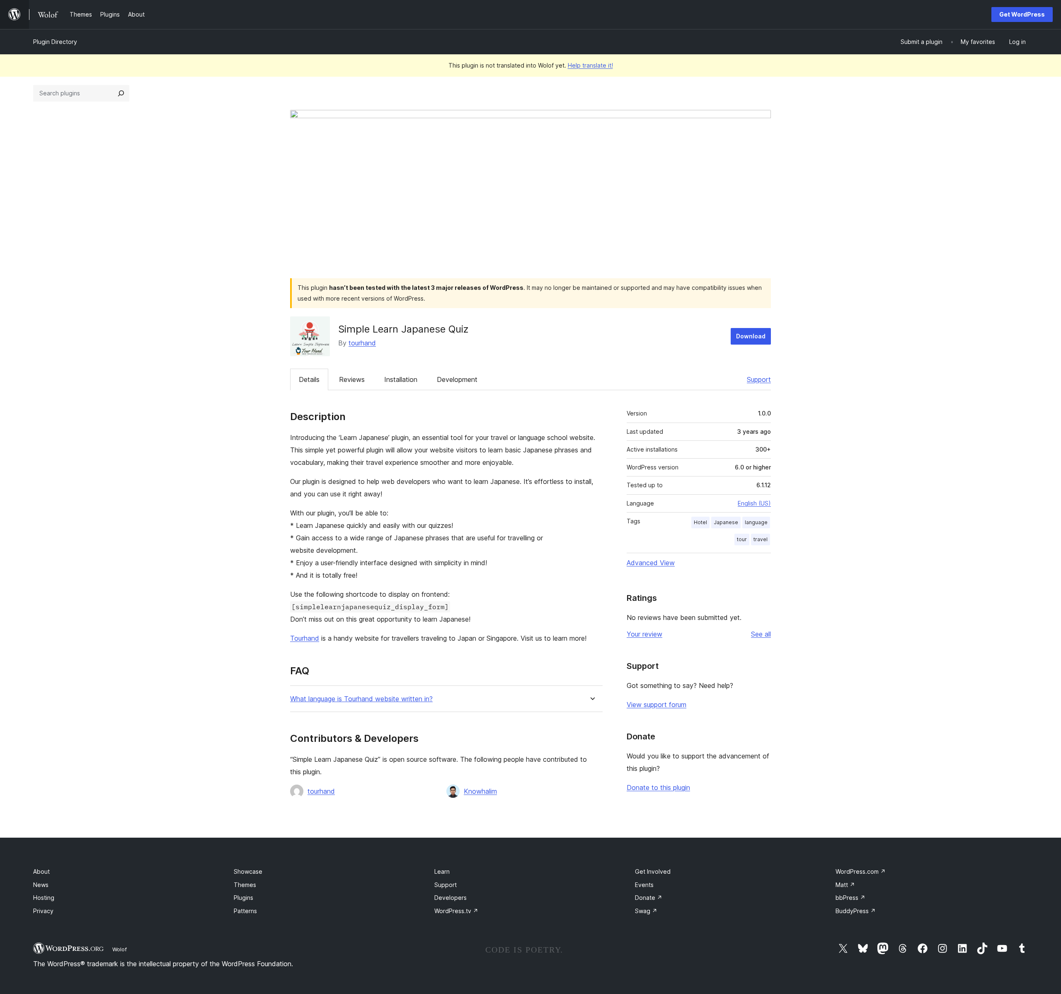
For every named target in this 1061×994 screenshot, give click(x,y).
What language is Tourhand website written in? (361, 699)
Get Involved (653, 871)
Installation (400, 379)
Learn (442, 871)
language (756, 522)
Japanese (726, 522)
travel (760, 539)
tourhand (362, 343)
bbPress (850, 897)
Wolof (119, 949)
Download (750, 336)
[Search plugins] (121, 93)
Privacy (43, 910)
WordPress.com (861, 871)
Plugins (243, 897)
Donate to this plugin (658, 787)
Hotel (700, 522)
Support (759, 379)
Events (644, 884)
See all (761, 634)
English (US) (754, 503)
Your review (644, 634)
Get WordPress (1022, 14)
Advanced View (651, 563)
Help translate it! (590, 65)
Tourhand (304, 638)
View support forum (656, 704)
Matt (845, 884)
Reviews (352, 379)
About (41, 871)
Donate (648, 897)
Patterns (245, 910)
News (40, 884)
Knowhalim (480, 791)
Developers (450, 897)
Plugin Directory (55, 41)
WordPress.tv (456, 910)
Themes (245, 884)
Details (309, 379)
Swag (646, 910)
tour (742, 539)
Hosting (43, 897)
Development (457, 379)
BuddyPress (856, 910)
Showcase (248, 871)
